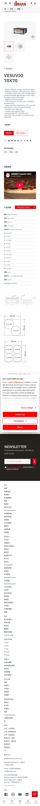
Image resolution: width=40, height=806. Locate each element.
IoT (5, 750)
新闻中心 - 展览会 (10, 741)
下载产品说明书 (20, 133)
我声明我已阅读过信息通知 (15, 467)
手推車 (6, 709)
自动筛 (6, 606)
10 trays (6, 652)
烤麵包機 (7, 492)
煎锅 (5, 501)
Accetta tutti (20, 414)
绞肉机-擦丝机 (9, 546)
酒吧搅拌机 (8, 568)
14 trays (6, 655)
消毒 (5, 682)
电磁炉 (6, 526)
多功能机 (7, 574)
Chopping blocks (9, 715)
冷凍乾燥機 (8, 609)
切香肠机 (7, 581)
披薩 (5, 612)
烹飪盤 (6, 532)
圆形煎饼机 (8, 517)
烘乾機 (6, 692)
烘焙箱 (6, 495)
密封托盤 (7, 622)
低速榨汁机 (8, 555)
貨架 (5, 712)
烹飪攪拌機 (8, 514)
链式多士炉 (8, 507)
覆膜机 (6, 629)
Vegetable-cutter (10, 577)
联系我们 (7, 744)
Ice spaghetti (8, 565)
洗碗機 (6, 695)
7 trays (6, 649)
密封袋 (6, 626)
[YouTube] (20, 796)
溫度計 (6, 702)
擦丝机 (6, 549)
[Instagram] (13, 796)
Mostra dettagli (27, 408)
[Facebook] (6, 796)
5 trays (6, 646)
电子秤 (6, 705)
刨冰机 (6, 562)
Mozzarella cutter (10, 584)
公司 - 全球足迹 (9, 735)
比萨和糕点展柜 (9, 666)
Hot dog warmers (10, 510)
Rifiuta (20, 427)
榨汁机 (6, 559)
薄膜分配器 (8, 632)
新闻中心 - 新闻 (9, 738)
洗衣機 (6, 689)
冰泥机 (6, 590)
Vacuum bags (8, 635)
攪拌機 (6, 596)
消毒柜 (6, 685)
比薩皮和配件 (8, 718)
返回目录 (9, 69)
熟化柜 (6, 669)
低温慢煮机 (8, 498)
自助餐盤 (7, 529)
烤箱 (18, 9)
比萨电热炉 (8, 675)
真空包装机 (8, 619)
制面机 (6, 599)
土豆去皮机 (8, 587)
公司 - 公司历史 (9, 728)
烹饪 (11, 9)
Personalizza (19, 421)
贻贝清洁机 (8, 593)
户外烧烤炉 (8, 523)
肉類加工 (7, 543)
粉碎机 (6, 552)
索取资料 (9, 133)
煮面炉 (6, 504)
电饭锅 (6, 520)
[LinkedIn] (27, 796)
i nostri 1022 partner (15, 382)
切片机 (6, 540)
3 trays (6, 642)
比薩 (16, 152)
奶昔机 (6, 571)
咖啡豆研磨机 (8, 603)
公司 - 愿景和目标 (10, 732)
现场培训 (7, 747)
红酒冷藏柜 (8, 662)
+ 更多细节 (7, 125)
